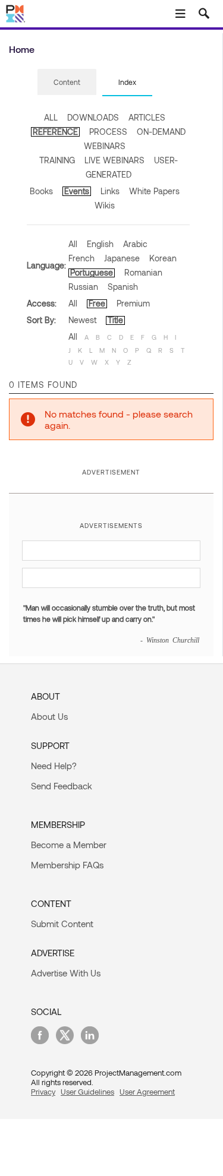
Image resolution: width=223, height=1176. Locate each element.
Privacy (43, 1091)
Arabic (135, 244)
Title (115, 320)
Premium (133, 303)
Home (21, 49)
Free (97, 303)
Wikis (105, 205)
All (72, 244)
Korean (163, 258)
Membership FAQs (67, 864)
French (81, 258)
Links (110, 191)
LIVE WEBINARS (114, 160)
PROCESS (108, 132)
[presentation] (66, 81)
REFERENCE (55, 132)
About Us (49, 716)
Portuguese (91, 272)
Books (41, 191)
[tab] (66, 82)
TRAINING (57, 160)
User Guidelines (87, 1091)
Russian (83, 287)
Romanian (143, 272)
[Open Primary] (180, 13)
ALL (51, 117)
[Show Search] (203, 13)
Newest (82, 320)
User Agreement (147, 1091)
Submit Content (62, 923)
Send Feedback (61, 785)
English (100, 244)
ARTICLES (146, 117)
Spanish (123, 287)
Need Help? (54, 765)
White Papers (154, 191)
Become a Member (68, 844)
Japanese (122, 258)
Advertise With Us (65, 973)
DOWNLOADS (93, 117)
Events (76, 191)
